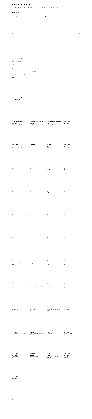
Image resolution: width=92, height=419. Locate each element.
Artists (19, 7)
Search (78, 7)
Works (24, 7)
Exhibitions (30, 7)
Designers (14, 7)
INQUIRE (13, 77)
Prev (12, 34)
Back (79, 12)
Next (79, 34)
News (58, 7)
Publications (53, 7)
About (63, 7)
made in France (45, 7)
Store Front (37, 7)
